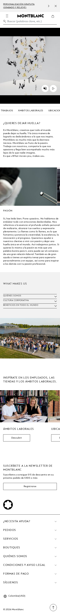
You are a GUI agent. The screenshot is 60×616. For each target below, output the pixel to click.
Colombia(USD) (16, 596)
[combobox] (30, 22)
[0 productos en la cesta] (54, 19)
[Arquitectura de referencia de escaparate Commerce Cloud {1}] (30, 16)
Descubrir (16, 438)
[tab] (7, 211)
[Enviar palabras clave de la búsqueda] (4, 21)
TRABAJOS (7, 111)
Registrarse (30, 486)
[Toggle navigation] (7, 16)
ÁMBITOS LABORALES (30, 111)
